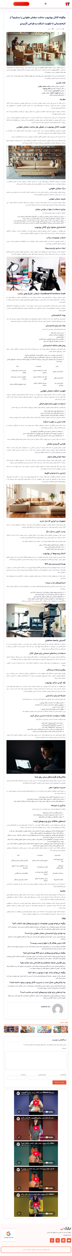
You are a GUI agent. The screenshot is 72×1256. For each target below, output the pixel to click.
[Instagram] (52, 1240)
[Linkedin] (63, 1240)
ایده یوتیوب (50, 29)
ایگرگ (65, 1229)
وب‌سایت (23, 1075)
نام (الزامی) (63, 1075)
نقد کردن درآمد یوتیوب (49, 686)
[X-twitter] (57, 1240)
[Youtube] (69, 1240)
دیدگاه (64, 1049)
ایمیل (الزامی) (42, 1075)
